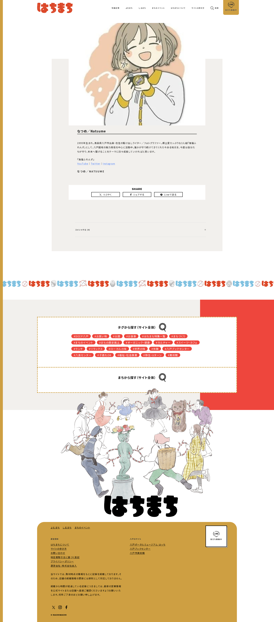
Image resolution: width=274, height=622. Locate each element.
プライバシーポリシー (62, 561)
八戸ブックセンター (140, 548)
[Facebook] (66, 607)
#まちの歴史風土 (109, 342)
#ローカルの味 (118, 349)
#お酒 (116, 336)
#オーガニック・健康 (138, 342)
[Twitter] (54, 607)
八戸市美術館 (137, 553)
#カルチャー (163, 342)
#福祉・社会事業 (127, 355)
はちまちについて (178, 8)
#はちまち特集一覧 (153, 336)
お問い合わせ (58, 553)
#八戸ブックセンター (177, 349)
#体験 (155, 349)
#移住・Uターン (152, 355)
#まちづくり (178, 336)
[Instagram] (60, 607)
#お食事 (131, 336)
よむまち (129, 8)
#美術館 (173, 355)
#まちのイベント (83, 342)
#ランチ (78, 349)
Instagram (109, 163)
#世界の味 (139, 349)
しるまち (142, 8)
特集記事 (116, 8)
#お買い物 (100, 336)
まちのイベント (158, 8)
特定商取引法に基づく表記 (65, 557)
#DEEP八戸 (81, 336)
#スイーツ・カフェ (187, 342)
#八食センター (82, 355)
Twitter (95, 163)
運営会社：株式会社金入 (64, 565)
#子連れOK (104, 355)
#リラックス (96, 349)
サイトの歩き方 (198, 8)
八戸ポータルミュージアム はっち (147, 544)
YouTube (82, 163)
